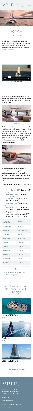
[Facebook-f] (3, 408)
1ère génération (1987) (13, 190)
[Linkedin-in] (6, 408)
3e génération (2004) (12, 199)
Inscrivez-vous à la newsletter (11, 404)
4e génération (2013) (12, 203)
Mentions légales (7, 401)
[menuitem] (22, 4)
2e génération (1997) (12, 194)
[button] (17, 4)
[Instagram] (9, 408)
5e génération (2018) (12, 207)
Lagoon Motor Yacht (12, 214)
